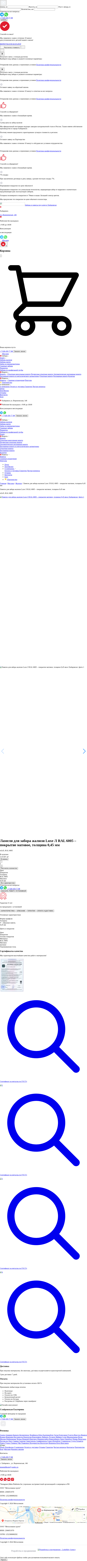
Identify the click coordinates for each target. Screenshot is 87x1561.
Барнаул (16, 1435)
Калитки (71, 376)
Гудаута (71, 1435)
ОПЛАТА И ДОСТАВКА (45, 911)
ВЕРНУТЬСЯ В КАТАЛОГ (10, 44)
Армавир (9, 1435)
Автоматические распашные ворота (67, 374)
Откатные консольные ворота (18, 374)
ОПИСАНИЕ (21, 911)
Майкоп (59, 1437)
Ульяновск (25, 1443)
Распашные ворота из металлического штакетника (19, 376)
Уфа (19, 1443)
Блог (2, 397)
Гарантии (29, 387)
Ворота (3, 374)
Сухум (73, 1441)
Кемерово (10, 1437)
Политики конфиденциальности (48, 65)
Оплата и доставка (17, 387)
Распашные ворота (60, 376)
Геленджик (63, 1435)
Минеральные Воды (74, 1437)
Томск (2, 1443)
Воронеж (52, 1443)
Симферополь (41, 1441)
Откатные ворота (46, 376)
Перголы (28, 380)
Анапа (2, 1435)
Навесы (3, 380)
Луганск (52, 1437)
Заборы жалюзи (6, 360)
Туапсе (8, 1443)
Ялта (58, 1443)
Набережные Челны (14, 1439)
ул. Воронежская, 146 (8, 215)
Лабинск (45, 1437)
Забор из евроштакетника (10, 364)
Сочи (64, 1437)
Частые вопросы (39, 387)
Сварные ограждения (16, 380)
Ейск (40, 1435)
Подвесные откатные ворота (42, 374)
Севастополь (31, 1441)
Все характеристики (8, 883)
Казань (3, 1437)
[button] (84, 751)
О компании (5, 387)
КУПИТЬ (4, 20)
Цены (2, 389)
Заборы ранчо (5, 362)
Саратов (22, 1441)
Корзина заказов (17, 1449)
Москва (3, 1439)
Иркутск (77, 1435)
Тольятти (79, 1441)
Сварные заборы (6, 366)
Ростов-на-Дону (6, 1441)
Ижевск (84, 1435)
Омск (62, 1439)
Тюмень (14, 1443)
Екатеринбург (48, 1435)
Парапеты (4, 368)
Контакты (4, 395)
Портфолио (4, 391)
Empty (2, 358)
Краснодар (27, 1437)
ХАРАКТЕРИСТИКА (8, 911)
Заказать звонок (19, 351)
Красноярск (37, 1437)
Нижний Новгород (29, 1439)
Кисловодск (18, 1437)
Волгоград (44, 1443)
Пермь (75, 1439)
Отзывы (3, 393)
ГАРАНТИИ (31, 911)
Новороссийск (43, 1439)
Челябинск (34, 1435)
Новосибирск (54, 1439)
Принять (4, 1560)
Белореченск (24, 1435)
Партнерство (7, 382)
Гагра (56, 1435)
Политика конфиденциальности (12, 1500)
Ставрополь (66, 1441)
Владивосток (35, 1443)
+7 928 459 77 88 (8, 416)
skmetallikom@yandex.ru (9, 1467)
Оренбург (68, 1439)
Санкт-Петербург (54, 1441)
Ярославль (64, 1443)
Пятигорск (82, 1439)
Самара (16, 1441)
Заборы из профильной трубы (11, 370)
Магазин (7, 1449)
